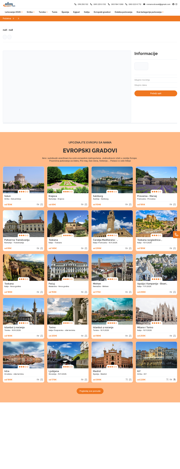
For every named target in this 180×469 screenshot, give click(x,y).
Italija (87, 12)
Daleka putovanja (123, 12)
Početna (7, 18)
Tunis (54, 12)
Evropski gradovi (102, 12)
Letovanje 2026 (13, 12)
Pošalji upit (155, 93)
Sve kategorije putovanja (149, 12)
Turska (42, 12)
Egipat (76, 12)
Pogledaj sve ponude (90, 391)
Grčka (30, 12)
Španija (65, 12)
